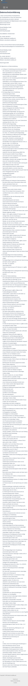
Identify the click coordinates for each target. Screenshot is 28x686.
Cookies (15, 682)
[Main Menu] (5, 7)
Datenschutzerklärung (15, 680)
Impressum (15, 679)
